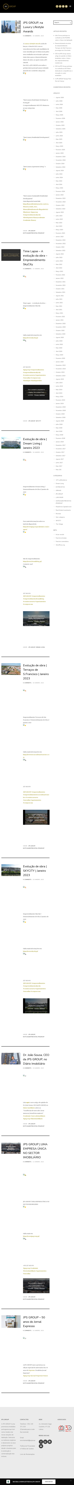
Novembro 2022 (61, 243)
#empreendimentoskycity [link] (32, 215)
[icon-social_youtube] (66, 6)
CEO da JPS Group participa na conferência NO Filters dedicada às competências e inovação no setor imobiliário (64, 70)
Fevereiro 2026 (60, 118)
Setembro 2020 (60, 334)
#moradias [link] (26, 378)
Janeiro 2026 (59, 122)
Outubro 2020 (60, 330)
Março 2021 (59, 313)
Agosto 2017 (60, 459)
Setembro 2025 (60, 129)
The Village (59, 524)
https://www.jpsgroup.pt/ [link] (31, 1236)
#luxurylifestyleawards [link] (30, 209)
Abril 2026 (59, 111)
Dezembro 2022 (60, 240)
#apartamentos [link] (40, 375)
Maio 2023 (59, 223)
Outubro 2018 (60, 414)
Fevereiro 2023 (60, 233)
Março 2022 (59, 271)
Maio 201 (58, 470)
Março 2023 (59, 230)
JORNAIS (58, 490)
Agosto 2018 (60, 421)
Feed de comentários (62, 541)
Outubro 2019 (60, 372)
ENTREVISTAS (60, 487)
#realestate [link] (27, 220)
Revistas (58, 514)
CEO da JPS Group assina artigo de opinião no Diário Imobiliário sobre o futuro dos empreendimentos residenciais (63, 58)
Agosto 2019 (60, 379)
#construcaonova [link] (29, 375)
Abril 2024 (59, 184)
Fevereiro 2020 (60, 358)
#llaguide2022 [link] (43, 209)
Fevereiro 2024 (60, 191)
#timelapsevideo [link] (36, 380)
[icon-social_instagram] (63, 6)
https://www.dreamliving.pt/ (32, 561)
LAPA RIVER (59, 497)
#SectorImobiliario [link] (29, 1271)
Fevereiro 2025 (60, 150)
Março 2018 (59, 435)
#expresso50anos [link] (42, 1376)
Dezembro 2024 (60, 157)
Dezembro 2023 (60, 198)
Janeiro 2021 (59, 320)
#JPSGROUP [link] (27, 792)
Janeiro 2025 (59, 153)
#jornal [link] (32, 1376)
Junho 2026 (59, 104)
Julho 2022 (59, 257)
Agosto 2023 (60, 212)
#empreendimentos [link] (37, 370)
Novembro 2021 (61, 285)
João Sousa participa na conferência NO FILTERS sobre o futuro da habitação (63, 38)
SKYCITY (38, 421)
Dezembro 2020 (60, 323)
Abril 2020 (59, 351)
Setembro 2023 (60, 209)
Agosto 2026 (60, 97)
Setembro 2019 (60, 376)
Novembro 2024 (61, 160)
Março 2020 (59, 355)
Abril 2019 (59, 393)
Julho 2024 (59, 174)
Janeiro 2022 (59, 278)
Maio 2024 (59, 181)
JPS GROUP (31, 231)
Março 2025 (59, 146)
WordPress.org (60, 545)
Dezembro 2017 (60, 445)
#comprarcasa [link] (35, 378)
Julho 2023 (59, 216)
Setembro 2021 (60, 292)
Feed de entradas (61, 538)
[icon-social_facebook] (57, 6)
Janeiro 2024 (59, 195)
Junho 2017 (59, 463)
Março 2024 (59, 188)
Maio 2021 (59, 306)
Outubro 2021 (60, 289)
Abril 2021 (59, 310)
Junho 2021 (59, 303)
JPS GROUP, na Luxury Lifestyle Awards (33, 27)
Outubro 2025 (60, 125)
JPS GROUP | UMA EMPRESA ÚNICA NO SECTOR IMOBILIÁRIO (35, 1150)
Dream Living (40, 647)
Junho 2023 (59, 219)
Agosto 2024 (60, 170)
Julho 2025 (59, 132)
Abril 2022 (59, 268)
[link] (32, 44)
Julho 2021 (59, 299)
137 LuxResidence (61, 480)
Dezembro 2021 (60, 282)
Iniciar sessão (60, 534)
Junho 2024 (59, 177)
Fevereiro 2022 (60, 275)
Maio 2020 (59, 348)
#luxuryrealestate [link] (39, 217)
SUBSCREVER (49, 1481)
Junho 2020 (59, 344)
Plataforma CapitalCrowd (63, 507)
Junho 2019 (59, 386)
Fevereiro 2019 (60, 400)
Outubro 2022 (60, 247)
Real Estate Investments (63, 510)
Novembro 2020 (61, 327)
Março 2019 (59, 397)
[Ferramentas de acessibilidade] (8, 1481)
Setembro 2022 (60, 250)
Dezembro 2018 (60, 407)
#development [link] (28, 217)
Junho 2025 (59, 136)
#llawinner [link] (26, 212)
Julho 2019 (59, 383)
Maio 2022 (59, 264)
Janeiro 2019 (59, 403)
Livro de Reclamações (27, 1454)
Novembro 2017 (61, 449)
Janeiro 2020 (59, 362)
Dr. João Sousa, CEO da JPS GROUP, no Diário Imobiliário (36, 1059)
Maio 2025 (59, 139)
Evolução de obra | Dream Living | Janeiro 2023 (35, 443)
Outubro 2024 (60, 164)
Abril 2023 (59, 226)
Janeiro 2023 (59, 237)
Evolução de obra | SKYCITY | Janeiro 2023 (35, 870)
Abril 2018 (59, 431)
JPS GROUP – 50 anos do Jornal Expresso (34, 1321)
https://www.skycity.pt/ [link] (30, 338)
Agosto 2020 (60, 337)
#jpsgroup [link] (34, 212)
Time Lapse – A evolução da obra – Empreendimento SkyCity (35, 257)
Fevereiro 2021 (60, 317)
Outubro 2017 (60, 452)
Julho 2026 (59, 101)
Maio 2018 (59, 428)
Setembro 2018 (60, 417)
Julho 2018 (59, 424)
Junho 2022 (59, 261)
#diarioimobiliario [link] (36, 1119)
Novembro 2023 (61, 202)
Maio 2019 (59, 390)
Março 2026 (59, 115)
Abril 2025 (59, 143)
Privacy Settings (39, 395)
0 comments (27, 36)
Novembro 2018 (61, 410)
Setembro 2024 (60, 167)
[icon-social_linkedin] (60, 6)
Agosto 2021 (60, 296)
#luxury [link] (33, 220)
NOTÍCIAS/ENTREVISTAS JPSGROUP (33, 233)
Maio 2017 (59, 466)
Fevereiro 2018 (60, 438)
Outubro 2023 (60, 205)
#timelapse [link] (26, 380)
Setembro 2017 (60, 456)
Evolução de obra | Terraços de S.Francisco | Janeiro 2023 (36, 671)
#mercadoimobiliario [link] (38, 1116)
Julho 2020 (59, 341)
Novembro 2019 (61, 369)
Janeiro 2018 (59, 442)
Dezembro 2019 (60, 365)
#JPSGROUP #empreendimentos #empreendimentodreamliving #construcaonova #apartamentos (34, 598)
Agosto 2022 (60, 254)
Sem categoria (60, 517)
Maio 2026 (59, 108)
